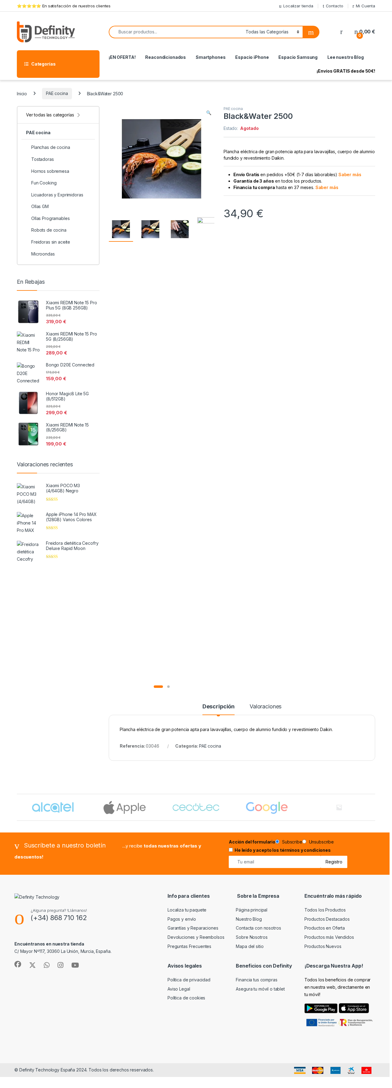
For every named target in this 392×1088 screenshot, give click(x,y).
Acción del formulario (252, 841)
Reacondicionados (165, 57)
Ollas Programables (50, 218)
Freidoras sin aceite (50, 242)
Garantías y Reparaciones (193, 928)
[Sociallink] (17, 964)
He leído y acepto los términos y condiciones (283, 850)
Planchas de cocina (50, 147)
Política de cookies (186, 997)
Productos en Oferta (324, 928)
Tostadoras (42, 159)
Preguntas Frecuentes (189, 946)
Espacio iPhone (252, 57)
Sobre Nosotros (251, 937)
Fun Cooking (43, 182)
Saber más (349, 174)
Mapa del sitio (249, 946)
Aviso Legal (179, 988)
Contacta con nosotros (258, 928)
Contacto (334, 5)
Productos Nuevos (322, 946)
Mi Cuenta (365, 5)
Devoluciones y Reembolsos (196, 937)
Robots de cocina (48, 230)
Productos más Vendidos (329, 937)
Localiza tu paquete (187, 909)
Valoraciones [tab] (265, 707)
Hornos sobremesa (50, 171)
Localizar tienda (298, 5)
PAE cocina (57, 93)
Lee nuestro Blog (345, 57)
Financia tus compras (256, 979)
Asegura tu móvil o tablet (260, 988)
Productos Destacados (327, 919)
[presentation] (373, 808)
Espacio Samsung (298, 57)
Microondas (43, 253)
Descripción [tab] (218, 707)
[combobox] (175, 32)
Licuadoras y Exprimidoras (57, 194)
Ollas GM (40, 206)
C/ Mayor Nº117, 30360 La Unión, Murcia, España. (62, 951)
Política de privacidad (189, 979)
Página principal (251, 909)
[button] (208, 112)
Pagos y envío (182, 919)
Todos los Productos (325, 909)
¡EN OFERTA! (122, 57)
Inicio (22, 93)
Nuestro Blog (249, 919)
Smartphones (210, 57)
